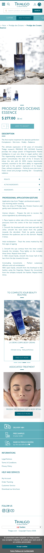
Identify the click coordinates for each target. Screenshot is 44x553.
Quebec (22, 527)
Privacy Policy (7, 466)
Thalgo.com (12, 531)
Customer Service (8, 486)
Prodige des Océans (16, 25)
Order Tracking (7, 482)
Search (37, 10)
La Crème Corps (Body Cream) (22, 343)
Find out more (22, 358)
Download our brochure (11, 489)
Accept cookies (22, 546)
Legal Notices (7, 459)
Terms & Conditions (9, 463)
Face (4, 25)
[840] (16, 94)
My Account (6, 478)
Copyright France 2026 (27, 531)
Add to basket (25, 18)
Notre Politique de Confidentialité (22, 551)
